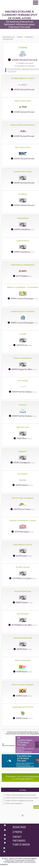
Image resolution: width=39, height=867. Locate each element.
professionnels (30, 862)
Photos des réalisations (14, 803)
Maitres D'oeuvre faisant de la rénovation (21, 795)
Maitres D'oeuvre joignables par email (19, 800)
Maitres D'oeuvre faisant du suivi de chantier (22, 798)
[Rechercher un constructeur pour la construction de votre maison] (19, 848)
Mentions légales (30, 858)
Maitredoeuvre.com (15, 2)
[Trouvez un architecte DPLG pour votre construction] (19, 852)
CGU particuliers (19, 860)
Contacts (30, 860)
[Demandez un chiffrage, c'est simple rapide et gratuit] (22, 815)
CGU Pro (8, 860)
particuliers (19, 862)
